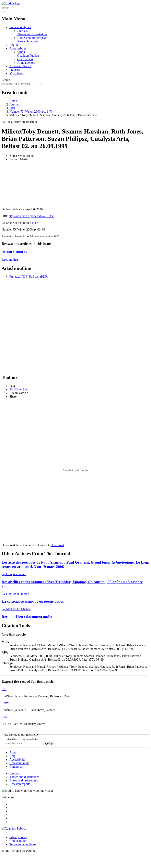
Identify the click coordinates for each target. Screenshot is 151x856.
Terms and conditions (22, 844)
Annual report (26, 62)
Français (14, 69)
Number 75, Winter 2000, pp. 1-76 (30, 111)
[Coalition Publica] (14, 828)
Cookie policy (18, 840)
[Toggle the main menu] (3, 11)
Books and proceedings (31, 37)
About (22, 48)
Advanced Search (20, 66)
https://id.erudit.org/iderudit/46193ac (31, 216)
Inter (12, 108)
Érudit (21, 52)
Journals (22, 30)
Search (6, 80)
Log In (13, 45)
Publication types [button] (20, 27)
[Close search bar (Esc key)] (7, 7)
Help (12, 756)
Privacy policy (18, 837)
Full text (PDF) (18, 276)
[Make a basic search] (3, 7)
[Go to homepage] (11, 3)
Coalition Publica (28, 55)
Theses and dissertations (32, 34)
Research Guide (19, 763)
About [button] (13, 48)
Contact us (16, 766)
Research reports (27, 41)
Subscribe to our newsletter (21, 739)
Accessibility (17, 759)
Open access (25, 59)
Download (57, 545)
